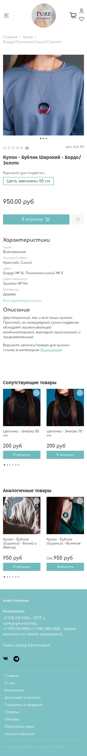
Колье (28, 37)
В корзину (21, 455)
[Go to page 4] (13, 465)
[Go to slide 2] (43, 138)
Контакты (14, 690)
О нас (10, 683)
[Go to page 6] (18, 465)
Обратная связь (19, 727)
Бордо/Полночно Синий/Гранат (32, 42)
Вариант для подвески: (24, 173)
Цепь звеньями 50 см (28, 181)
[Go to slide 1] (40, 138)
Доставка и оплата (23, 697)
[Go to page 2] (7, 465)
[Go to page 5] (15, 465)
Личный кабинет (19, 734)
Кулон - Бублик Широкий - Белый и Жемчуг (20, 543)
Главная (10, 37)
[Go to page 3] (10, 465)
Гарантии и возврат (24, 705)
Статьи (12, 712)
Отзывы (12, 719)
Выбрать (65, 567)
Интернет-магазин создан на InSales (33, 746)
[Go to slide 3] (46, 138)
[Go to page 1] (4, 465)
